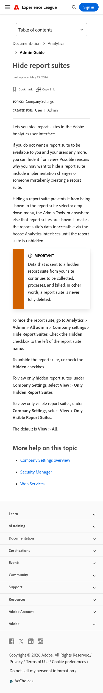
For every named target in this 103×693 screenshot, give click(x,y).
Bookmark (26, 89)
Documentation (27, 43)
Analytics (56, 43)
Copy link (48, 89)
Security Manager (36, 472)
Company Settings (40, 101)
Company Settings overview (45, 460)
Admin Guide (32, 52)
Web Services (32, 483)
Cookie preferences (69, 661)
